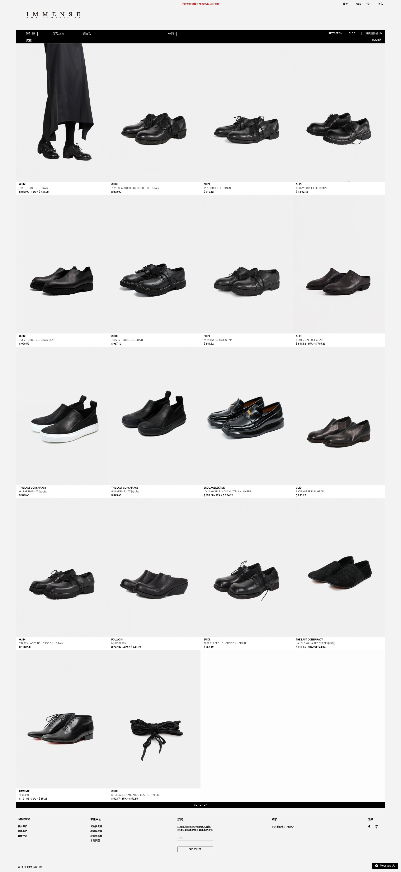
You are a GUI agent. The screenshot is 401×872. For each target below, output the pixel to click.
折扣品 (86, 33)
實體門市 (22, 835)
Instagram (336, 33)
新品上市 (59, 33)
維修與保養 (96, 831)
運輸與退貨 (96, 826)
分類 (171, 33)
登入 (380, 4)
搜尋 (345, 4)
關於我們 (22, 826)
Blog (352, 33)
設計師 (30, 33)
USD (358, 4)
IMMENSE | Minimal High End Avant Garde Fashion (55, 15)
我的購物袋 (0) (373, 33)
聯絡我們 (22, 831)
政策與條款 (96, 835)
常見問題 (95, 840)
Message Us (387, 865)
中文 (367, 4)
